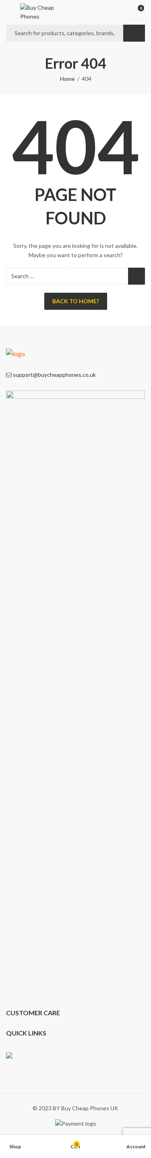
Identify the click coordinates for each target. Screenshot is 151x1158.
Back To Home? (75, 301)
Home (67, 78)
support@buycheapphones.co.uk (54, 374)
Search (134, 33)
